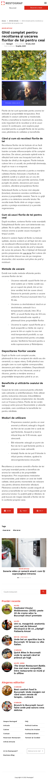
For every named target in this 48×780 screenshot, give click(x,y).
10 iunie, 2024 (30, 44)
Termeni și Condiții (32, 738)
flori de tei (17, 530)
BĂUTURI (16, 637)
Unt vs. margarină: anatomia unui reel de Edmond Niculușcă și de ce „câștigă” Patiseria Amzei (29, 627)
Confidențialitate (32, 733)
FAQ (26, 721)
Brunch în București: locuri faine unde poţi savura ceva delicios (29, 707)
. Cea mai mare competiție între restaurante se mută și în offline (29, 669)
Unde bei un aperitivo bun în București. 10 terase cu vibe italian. (29, 642)
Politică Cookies (31, 725)
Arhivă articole (13, 21)
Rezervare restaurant (11, 738)
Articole (6, 725)
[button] (18, 577)
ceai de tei (27, 253)
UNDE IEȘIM (23, 637)
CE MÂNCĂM (17, 650)
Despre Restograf (10, 721)
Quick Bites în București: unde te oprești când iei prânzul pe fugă (27, 655)
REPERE (22, 663)
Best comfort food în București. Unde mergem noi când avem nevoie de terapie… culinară (29, 693)
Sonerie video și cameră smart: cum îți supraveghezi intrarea (24, 572)
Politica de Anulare (32, 729)
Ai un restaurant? (10, 751)
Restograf (9, 44)
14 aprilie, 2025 (21, 46)
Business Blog (8, 755)
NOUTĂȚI (16, 605)
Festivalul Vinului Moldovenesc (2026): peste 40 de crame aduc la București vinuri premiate (28, 612)
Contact (6, 733)
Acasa (4, 21)
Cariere (6, 729)
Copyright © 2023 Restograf (24, 777)
